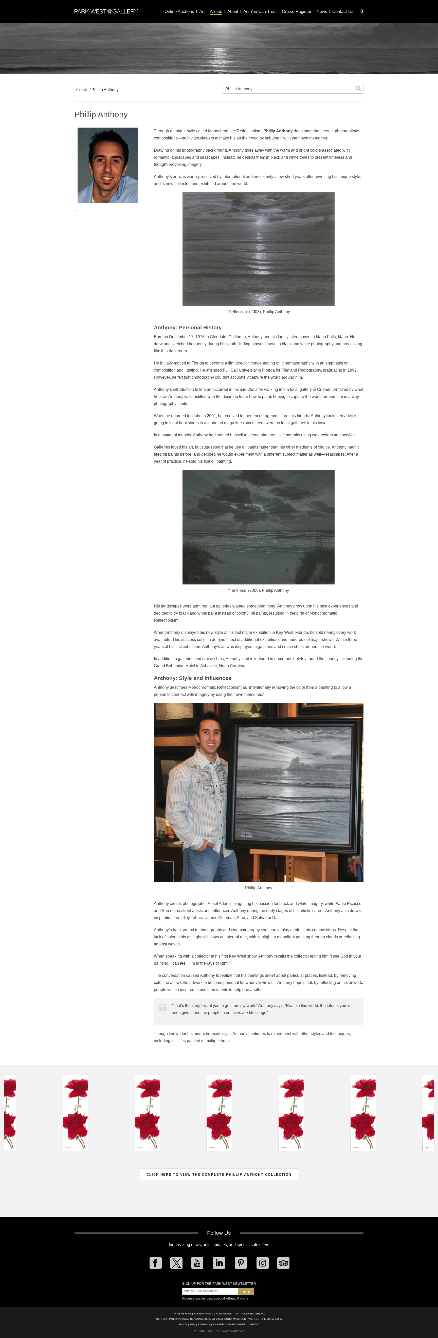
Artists (216, 11)
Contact (204, 1324)
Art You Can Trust (260, 11)
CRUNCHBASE (223, 1313)
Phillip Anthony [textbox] (238, 89)
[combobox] (293, 89)
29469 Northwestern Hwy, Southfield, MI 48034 (249, 1318)
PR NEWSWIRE (182, 1313)
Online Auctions (179, 11)
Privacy (254, 1324)
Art (202, 11)
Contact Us (343, 11)
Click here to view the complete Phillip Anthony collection (219, 1175)
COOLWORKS (202, 1313)
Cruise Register (297, 11)
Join (246, 1292)
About (232, 11)
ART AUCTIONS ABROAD (250, 1313)
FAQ (192, 1324)
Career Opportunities (229, 1324)
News (322, 11)
